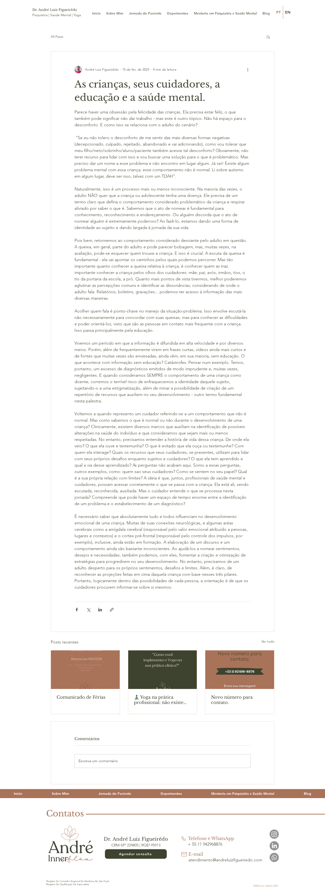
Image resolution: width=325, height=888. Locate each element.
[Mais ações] (248, 69)
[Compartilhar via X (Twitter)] (88, 609)
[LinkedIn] (274, 845)
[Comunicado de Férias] (85, 669)
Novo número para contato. (232, 700)
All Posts (57, 36)
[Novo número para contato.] (239, 669)
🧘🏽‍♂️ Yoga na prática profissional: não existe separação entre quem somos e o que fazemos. (159, 700)
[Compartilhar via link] (111, 609)
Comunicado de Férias (81, 697)
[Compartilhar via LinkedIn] (100, 609)
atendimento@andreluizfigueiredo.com (225, 860)
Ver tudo (267, 641)
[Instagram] (274, 834)
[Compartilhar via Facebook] (76, 609)
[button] (268, 37)
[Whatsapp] (274, 857)
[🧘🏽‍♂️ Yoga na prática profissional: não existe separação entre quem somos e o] (162, 669)
